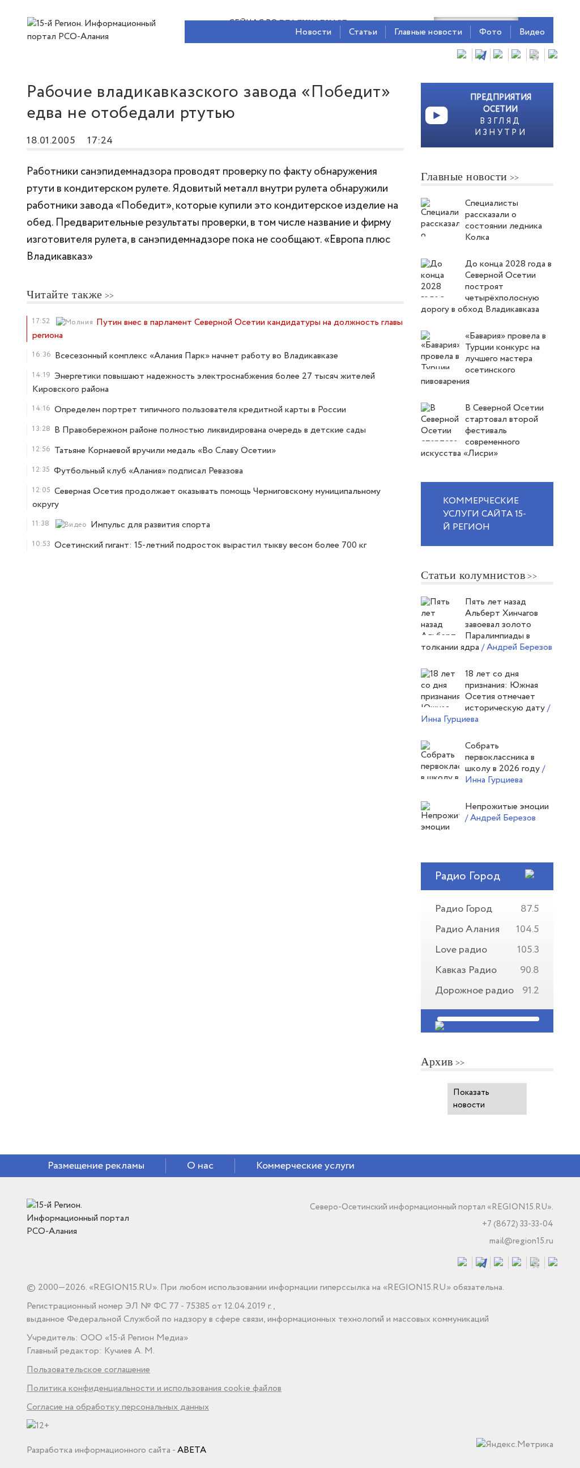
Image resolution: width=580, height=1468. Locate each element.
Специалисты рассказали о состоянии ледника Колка (503, 220)
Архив (437, 1061)
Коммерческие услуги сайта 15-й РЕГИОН (484, 514)
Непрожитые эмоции (507, 806)
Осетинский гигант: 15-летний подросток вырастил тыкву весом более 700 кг (210, 545)
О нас (200, 1165)
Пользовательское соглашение (88, 1369)
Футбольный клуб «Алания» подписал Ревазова (148, 470)
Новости (313, 32)
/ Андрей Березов (516, 647)
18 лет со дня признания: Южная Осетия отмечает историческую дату (506, 690)
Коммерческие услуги (305, 1165)
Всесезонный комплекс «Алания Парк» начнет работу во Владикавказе (196, 355)
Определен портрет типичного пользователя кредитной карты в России (200, 409)
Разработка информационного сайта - (116, 1450)
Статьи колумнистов (473, 575)
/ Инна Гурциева (505, 774)
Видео (532, 32)
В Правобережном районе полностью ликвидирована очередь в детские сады (210, 430)
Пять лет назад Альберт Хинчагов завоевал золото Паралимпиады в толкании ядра (479, 624)
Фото (490, 32)
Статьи (363, 32)
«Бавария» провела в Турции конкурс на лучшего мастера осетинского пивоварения (483, 358)
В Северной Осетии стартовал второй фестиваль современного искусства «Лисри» (482, 430)
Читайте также (65, 294)
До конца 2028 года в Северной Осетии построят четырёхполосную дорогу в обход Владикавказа (486, 286)
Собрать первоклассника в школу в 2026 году (503, 757)
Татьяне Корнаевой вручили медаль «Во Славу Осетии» (165, 450)
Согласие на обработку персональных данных (118, 1407)
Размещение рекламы (96, 1165)
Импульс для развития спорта (150, 524)
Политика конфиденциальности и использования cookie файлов (154, 1388)
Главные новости (428, 32)
